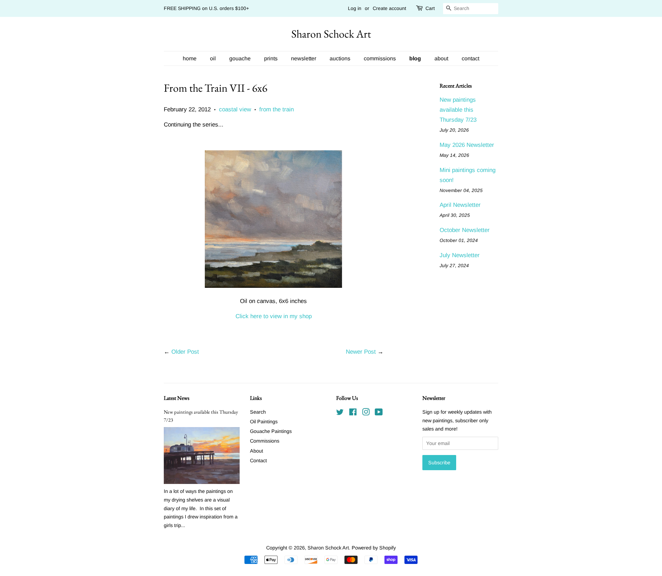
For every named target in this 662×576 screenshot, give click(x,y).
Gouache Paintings (271, 431)
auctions (340, 58)
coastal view (235, 109)
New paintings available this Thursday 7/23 (458, 110)
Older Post (185, 351)
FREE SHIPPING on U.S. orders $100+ (206, 8)
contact (470, 58)
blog (415, 58)
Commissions (264, 441)
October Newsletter (465, 230)
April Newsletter (460, 205)
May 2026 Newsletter (467, 145)
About (256, 451)
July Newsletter (460, 255)
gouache (240, 58)
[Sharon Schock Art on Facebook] (353, 413)
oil (213, 58)
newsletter (303, 58)
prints (271, 58)
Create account (389, 8)
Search (258, 412)
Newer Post (361, 351)
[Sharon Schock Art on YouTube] (379, 413)
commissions (380, 58)
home (190, 58)
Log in (354, 8)
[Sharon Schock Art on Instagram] (366, 413)
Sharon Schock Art (331, 33)
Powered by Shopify (374, 547)
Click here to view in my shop (273, 316)
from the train (276, 109)
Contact (258, 460)
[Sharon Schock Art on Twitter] (340, 413)
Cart (430, 8)
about (441, 58)
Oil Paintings (264, 421)
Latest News (176, 398)
